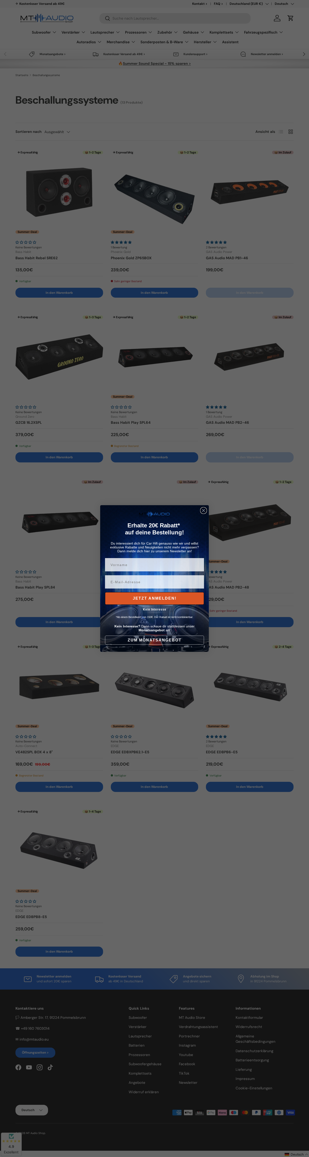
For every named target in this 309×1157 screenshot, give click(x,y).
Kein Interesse (154, 609)
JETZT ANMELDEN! (154, 598)
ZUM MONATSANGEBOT (155, 640)
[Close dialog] (203, 510)
